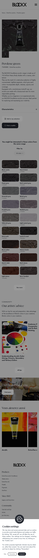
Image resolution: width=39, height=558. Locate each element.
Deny (5, 554)
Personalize (12, 554)
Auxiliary (4, 490)
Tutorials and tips (6, 509)
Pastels (4, 484)
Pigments (4, 487)
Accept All (22, 554)
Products (5, 472)
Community (7, 505)
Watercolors (5, 479)
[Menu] (36, 4)
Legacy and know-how (8, 500)
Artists (3, 512)
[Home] (19, 465)
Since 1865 (6, 496)
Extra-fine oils (5, 482)
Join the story (5, 515)
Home (3, 13)
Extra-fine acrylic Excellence (9, 476)
